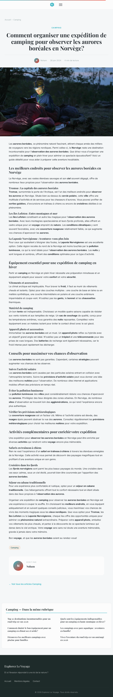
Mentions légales (21, 681)
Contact (36, 681)
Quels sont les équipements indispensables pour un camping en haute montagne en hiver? (82, 620)
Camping (17, 20)
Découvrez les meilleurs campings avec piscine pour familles (27, 638)
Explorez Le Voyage (17, 666)
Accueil (8, 20)
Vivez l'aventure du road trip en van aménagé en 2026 (82, 638)
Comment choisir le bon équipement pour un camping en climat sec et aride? (29, 629)
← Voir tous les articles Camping (25, 584)
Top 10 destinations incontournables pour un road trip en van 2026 (29, 620)
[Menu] (60, 4)
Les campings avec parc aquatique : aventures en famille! (82, 629)
